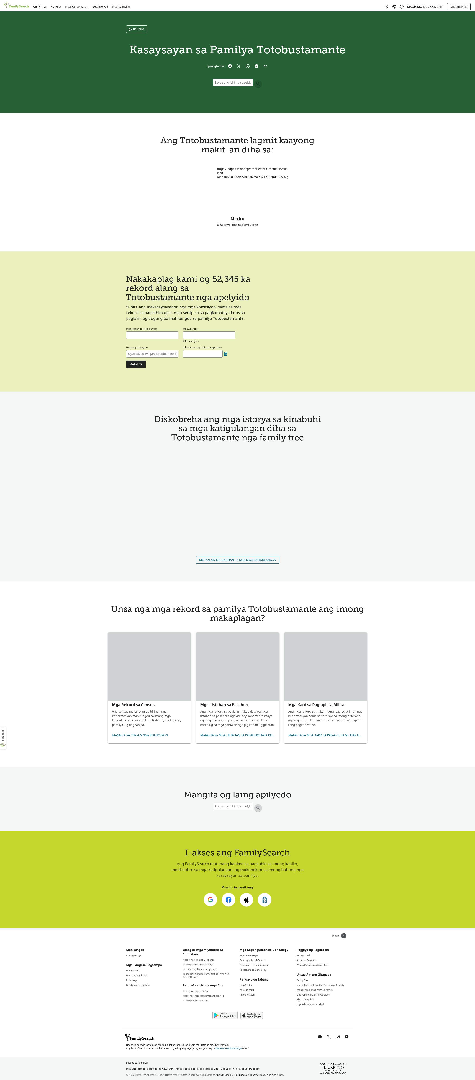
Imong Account (247, 994)
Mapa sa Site (211, 1068)
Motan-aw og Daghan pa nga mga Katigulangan (237, 560)
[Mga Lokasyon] (387, 6)
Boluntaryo (131, 980)
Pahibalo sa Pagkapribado (189, 1068)
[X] (328, 1036)
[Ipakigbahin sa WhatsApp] (247, 66)
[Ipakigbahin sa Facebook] (230, 66)
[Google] (210, 899)
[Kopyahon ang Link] (265, 66)
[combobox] (152, 354)
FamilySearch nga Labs (138, 985)
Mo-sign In (458, 7)
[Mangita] (258, 84)
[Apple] (246, 899)
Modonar (220, 1048)
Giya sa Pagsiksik (305, 999)
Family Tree (39, 6)
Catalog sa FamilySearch (252, 960)
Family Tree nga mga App (196, 991)
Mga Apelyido (190, 328)
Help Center (246, 985)
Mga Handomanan (76, 6)
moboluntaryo (234, 1048)
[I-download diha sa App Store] (251, 1015)
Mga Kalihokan (121, 6)
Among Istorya (133, 955)
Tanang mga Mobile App (195, 1000)
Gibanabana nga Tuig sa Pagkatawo (202, 347)
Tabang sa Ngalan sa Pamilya (198, 964)
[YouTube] (346, 1036)
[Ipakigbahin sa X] (239, 66)
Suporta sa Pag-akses (137, 1062)
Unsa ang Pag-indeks (137, 975)
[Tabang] (401, 6)
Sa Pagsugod (303, 955)
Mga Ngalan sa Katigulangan (142, 328)
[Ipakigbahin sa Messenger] (256, 66)
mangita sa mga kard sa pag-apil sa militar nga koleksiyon (326, 735)
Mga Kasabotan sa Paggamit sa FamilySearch (149, 1068)
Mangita (56, 6)
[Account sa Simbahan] (264, 899)
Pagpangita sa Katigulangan (254, 965)
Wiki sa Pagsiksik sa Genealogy (312, 965)
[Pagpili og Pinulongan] (394, 6)
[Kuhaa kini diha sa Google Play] (225, 1015)
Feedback (2, 735)
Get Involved (100, 6)
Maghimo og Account (425, 7)
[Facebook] (228, 899)
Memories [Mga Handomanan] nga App (203, 995)
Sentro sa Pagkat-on (307, 960)
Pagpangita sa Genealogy (253, 969)
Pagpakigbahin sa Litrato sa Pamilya (315, 989)
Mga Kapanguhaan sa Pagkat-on (313, 994)
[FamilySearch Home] (16, 5)
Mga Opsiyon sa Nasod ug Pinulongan (239, 1068)
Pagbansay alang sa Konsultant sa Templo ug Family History (206, 974)
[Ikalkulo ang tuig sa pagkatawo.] (225, 354)
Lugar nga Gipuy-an (137, 347)
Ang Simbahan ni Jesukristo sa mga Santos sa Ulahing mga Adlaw (249, 1074)
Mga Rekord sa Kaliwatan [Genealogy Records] (321, 985)
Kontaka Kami (247, 989)
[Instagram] (337, 1036)
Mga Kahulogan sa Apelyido (311, 1004)
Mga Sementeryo (249, 955)
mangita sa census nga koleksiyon (140, 735)
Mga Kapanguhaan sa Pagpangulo (200, 969)
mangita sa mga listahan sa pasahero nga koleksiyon (238, 735)
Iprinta (138, 29)
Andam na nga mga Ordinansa (198, 959)
